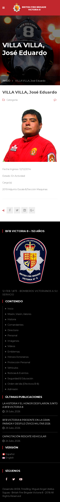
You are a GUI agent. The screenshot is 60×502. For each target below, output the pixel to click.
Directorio (13, 330)
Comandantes (15, 324)
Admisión (13, 389)
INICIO (6, 80)
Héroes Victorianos (18, 357)
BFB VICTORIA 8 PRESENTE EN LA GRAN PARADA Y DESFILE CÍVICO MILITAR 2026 (26, 422)
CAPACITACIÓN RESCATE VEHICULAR (24, 436)
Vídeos (11, 346)
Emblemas (14, 351)
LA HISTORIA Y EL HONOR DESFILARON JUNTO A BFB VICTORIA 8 (30, 405)
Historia (12, 319)
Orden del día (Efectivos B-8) (23, 383)
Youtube (21, 479)
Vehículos (13, 367)
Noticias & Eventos (18, 373)
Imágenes (13, 341)
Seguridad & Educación (20, 378)
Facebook (6, 479)
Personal (12, 335)
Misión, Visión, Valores (19, 314)
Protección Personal (19, 362)
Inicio (10, 308)
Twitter (13, 479)
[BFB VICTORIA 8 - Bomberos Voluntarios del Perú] (30, 6)
